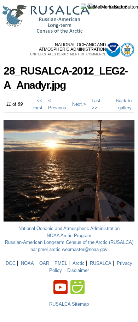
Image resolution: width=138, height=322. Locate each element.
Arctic (79, 263)
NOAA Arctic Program (69, 235)
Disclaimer (78, 270)
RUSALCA (100, 263)
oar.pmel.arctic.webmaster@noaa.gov (69, 249)
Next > (79, 104)
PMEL (60, 263)
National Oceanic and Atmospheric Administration (69, 228)
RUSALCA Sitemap (69, 304)
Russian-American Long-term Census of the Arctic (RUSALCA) (69, 242)
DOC (11, 263)
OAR (44, 263)
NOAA (27, 263)
